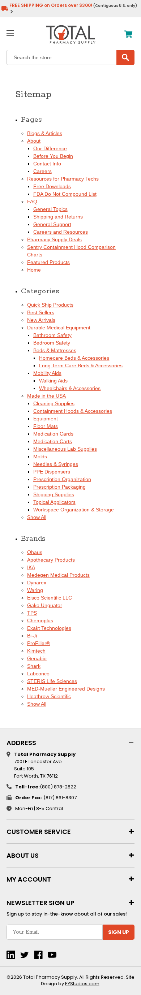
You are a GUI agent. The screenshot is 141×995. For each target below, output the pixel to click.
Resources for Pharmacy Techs (63, 179)
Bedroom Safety (51, 343)
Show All (36, 517)
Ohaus (34, 552)
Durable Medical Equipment (58, 327)
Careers (42, 171)
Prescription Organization (62, 479)
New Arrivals (41, 320)
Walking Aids (53, 381)
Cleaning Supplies (53, 403)
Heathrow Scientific (49, 696)
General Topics (50, 209)
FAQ (32, 201)
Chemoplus (40, 620)
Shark (33, 666)
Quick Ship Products (50, 305)
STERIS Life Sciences (52, 681)
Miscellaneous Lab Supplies (65, 449)
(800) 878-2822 (58, 786)
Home (34, 270)
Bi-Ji (32, 636)
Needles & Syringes (55, 464)
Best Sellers (40, 312)
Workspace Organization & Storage (73, 509)
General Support (52, 224)
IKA (31, 567)
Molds (40, 456)
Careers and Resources (60, 232)
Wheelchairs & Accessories (70, 388)
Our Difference (50, 148)
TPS (32, 613)
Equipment (45, 418)
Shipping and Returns (58, 217)
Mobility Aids (47, 373)
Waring (35, 590)
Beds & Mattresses (54, 350)
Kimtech (36, 651)
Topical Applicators (54, 502)
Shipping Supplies (53, 494)
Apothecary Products (51, 560)
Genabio (37, 658)
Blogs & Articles (44, 133)
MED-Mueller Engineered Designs (66, 689)
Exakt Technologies (49, 628)
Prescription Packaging (59, 487)
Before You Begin (53, 156)
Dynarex (36, 582)
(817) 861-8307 (60, 797)
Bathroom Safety (52, 335)
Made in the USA (46, 396)
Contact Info (47, 163)
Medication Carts (52, 441)
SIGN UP (118, 932)
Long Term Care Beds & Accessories (81, 365)
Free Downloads (52, 186)
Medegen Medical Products (58, 575)
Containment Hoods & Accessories (72, 411)
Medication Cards (53, 434)
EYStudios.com (82, 983)
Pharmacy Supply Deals (54, 239)
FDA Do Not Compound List (65, 194)
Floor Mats (45, 426)
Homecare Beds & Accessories (74, 358)
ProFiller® (38, 643)
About (33, 141)
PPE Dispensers (51, 472)
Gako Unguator (44, 605)
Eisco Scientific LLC (49, 598)
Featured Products (48, 262)
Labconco (38, 673)
